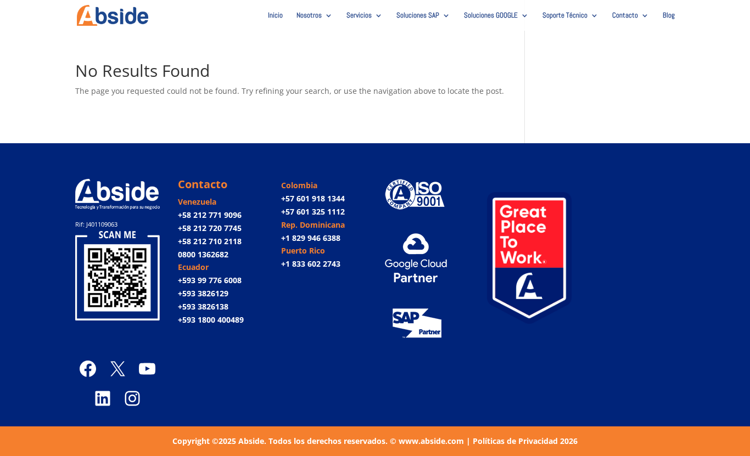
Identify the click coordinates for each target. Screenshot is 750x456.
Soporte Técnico (564, 16)
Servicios (359, 16)
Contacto (625, 16)
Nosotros (309, 16)
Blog (669, 16)
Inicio (275, 16)
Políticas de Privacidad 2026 (525, 441)
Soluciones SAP (417, 16)
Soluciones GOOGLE (491, 16)
